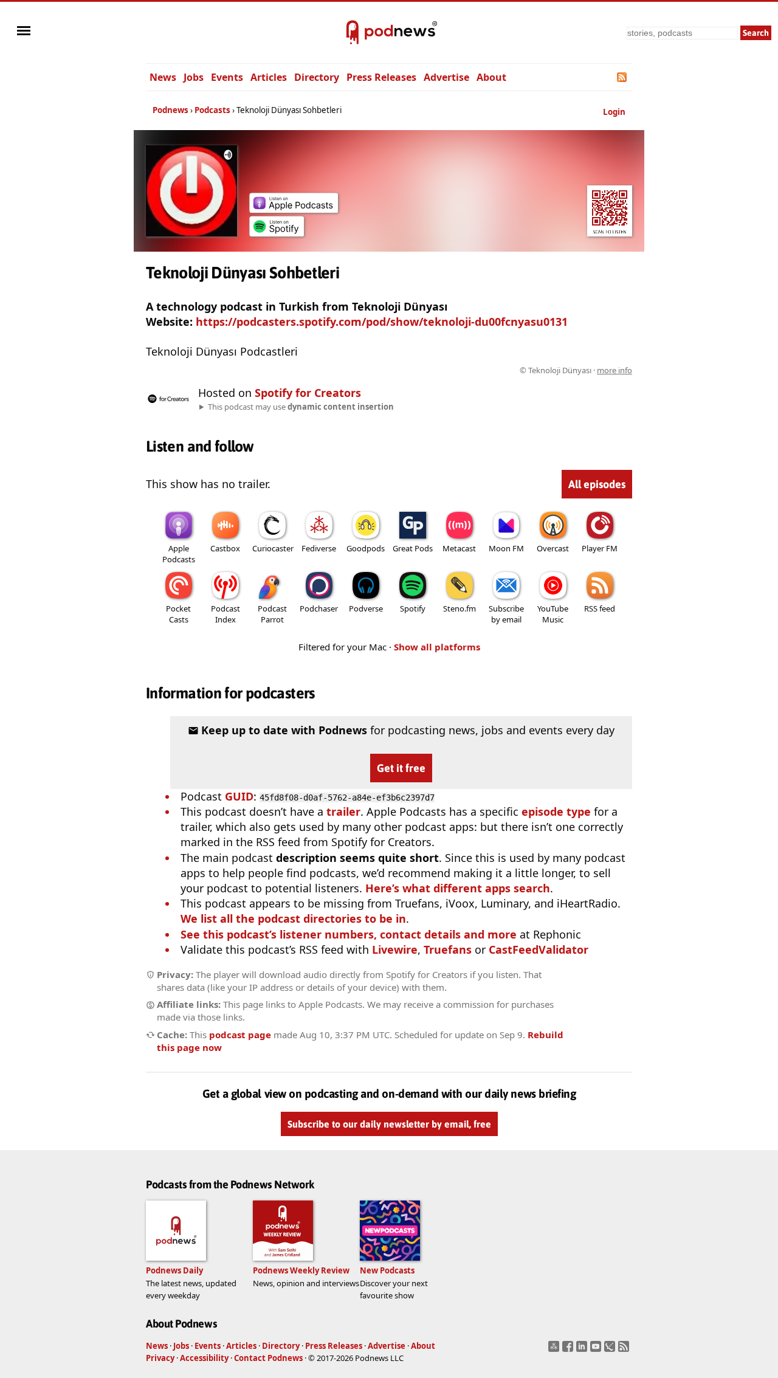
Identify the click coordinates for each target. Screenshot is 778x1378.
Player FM (600, 548)
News (163, 77)
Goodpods (365, 548)
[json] (611, 1350)
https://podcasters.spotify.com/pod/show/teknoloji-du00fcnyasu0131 (382, 321)
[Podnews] (352, 33)
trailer (343, 811)
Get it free (401, 768)
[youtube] (597, 1350)
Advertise (446, 77)
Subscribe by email (506, 614)
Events (227, 77)
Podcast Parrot (272, 614)
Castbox (225, 548)
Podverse (366, 608)
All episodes (596, 484)
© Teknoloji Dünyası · (576, 370)
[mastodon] (555, 1350)
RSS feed (599, 608)
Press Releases (381, 77)
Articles (268, 77)
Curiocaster (273, 548)
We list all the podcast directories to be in (293, 918)
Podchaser (319, 608)
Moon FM (506, 548)
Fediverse (318, 548)
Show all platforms (437, 647)
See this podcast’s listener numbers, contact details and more (349, 934)
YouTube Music (552, 614)
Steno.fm (459, 608)
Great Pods (413, 548)
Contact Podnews (268, 1357)
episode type (556, 811)
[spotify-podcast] (276, 232)
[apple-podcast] (293, 208)
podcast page (240, 1034)
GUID (239, 796)
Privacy (160, 1357)
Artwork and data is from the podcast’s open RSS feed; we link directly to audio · (439, 370)
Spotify (412, 608)
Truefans (448, 949)
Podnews (170, 110)
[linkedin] (583, 1350)
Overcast (553, 548)
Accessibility (204, 1357)
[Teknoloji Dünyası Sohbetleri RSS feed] (622, 77)
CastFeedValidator (538, 949)
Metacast (459, 548)
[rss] (625, 1350)
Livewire (395, 949)
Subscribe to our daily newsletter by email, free (389, 1124)
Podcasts (212, 110)
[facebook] (569, 1350)
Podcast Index (225, 614)
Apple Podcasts (178, 554)
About (491, 77)
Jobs (194, 77)
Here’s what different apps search (457, 888)
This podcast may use (301, 406)
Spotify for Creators (308, 392)
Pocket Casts (178, 614)
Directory (316, 77)
